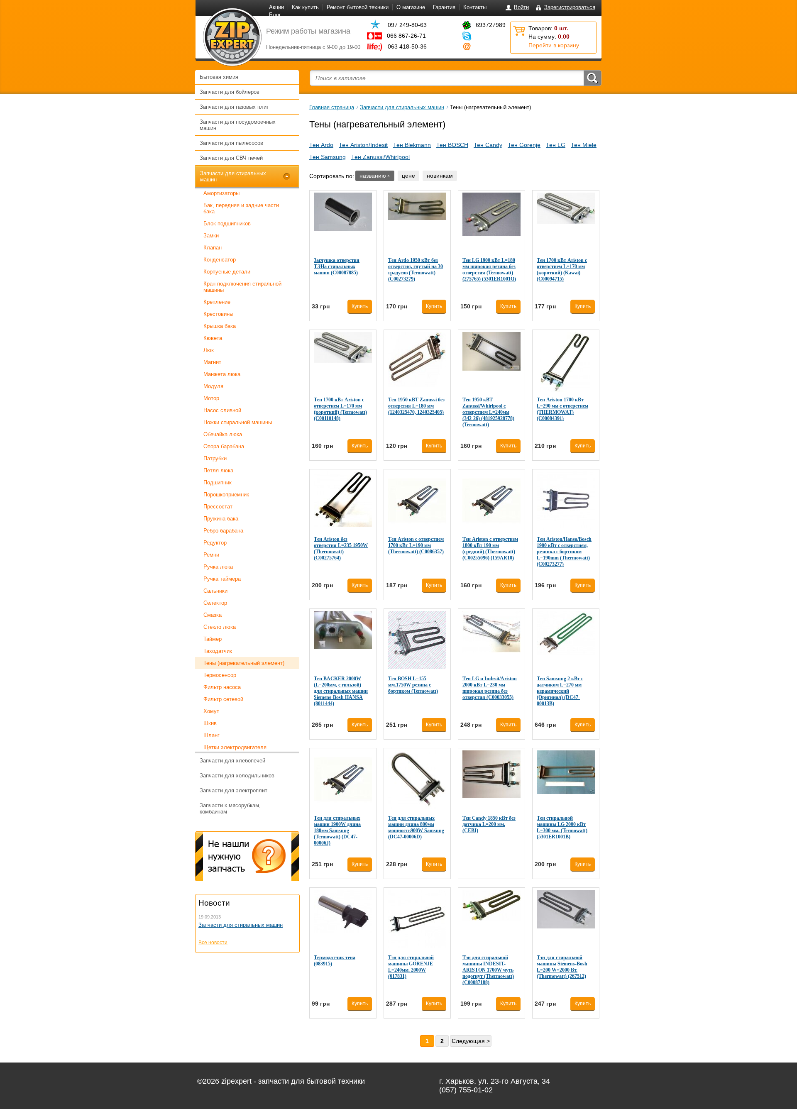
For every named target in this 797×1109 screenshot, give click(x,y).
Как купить (305, 7)
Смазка (212, 615)
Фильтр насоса (222, 687)
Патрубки (215, 458)
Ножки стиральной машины (237, 422)
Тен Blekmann (412, 145)
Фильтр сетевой (223, 699)
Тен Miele (584, 145)
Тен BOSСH (452, 145)
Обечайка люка (222, 434)
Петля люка (218, 470)
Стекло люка (219, 627)
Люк (208, 350)
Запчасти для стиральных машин (233, 176)
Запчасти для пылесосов (231, 143)
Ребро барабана (223, 531)
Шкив (210, 723)
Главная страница (331, 107)
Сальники (215, 591)
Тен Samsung (327, 157)
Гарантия (444, 7)
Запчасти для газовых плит (234, 107)
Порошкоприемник (226, 494)
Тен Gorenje (524, 145)
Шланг (211, 735)
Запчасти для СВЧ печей (231, 158)
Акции (276, 7)
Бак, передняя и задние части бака (241, 208)
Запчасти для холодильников (237, 775)
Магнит (212, 362)
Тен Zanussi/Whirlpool (380, 157)
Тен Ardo (321, 145)
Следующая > (471, 1041)
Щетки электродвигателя (234, 747)
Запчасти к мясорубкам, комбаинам (230, 808)
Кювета (212, 338)
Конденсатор (219, 259)
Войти (521, 7)
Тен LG (555, 145)
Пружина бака (220, 518)
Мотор (211, 398)
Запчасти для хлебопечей (232, 760)
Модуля (213, 386)
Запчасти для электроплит (233, 790)
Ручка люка (218, 567)
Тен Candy (488, 145)
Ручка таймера (222, 579)
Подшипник (217, 482)
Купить (360, 306)
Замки (211, 235)
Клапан (212, 247)
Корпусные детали (226, 272)
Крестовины (218, 314)
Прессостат (217, 506)
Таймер (212, 639)
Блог (275, 15)
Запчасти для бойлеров (229, 92)
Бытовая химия (219, 77)
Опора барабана (223, 446)
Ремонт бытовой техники (358, 7)
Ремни (211, 555)
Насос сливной (222, 410)
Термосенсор (219, 675)
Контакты (475, 7)
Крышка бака (219, 326)
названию (372, 175)
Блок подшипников (227, 223)
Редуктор (215, 543)
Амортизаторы (221, 193)
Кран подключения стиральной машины (242, 287)
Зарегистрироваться (569, 7)
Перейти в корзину (553, 45)
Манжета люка (221, 374)
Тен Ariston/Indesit (363, 145)
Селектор (215, 603)
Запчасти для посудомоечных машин (238, 125)
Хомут (211, 711)
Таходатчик (217, 651)
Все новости (212, 942)
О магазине (410, 7)
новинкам (440, 175)
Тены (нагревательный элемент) (243, 663)
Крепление (216, 302)
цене (408, 175)
